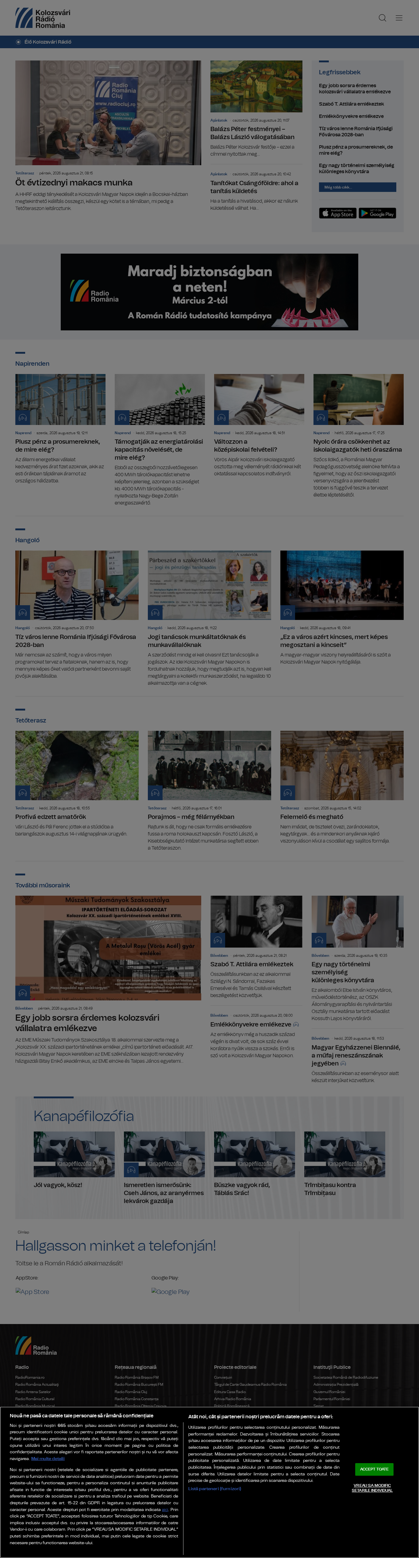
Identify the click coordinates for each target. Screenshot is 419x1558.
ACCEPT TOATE (374, 1469)
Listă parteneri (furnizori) (214, 1488)
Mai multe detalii (48, 1458)
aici (165, 1510)
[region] (209, 1482)
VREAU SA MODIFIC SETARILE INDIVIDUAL (372, 1488)
